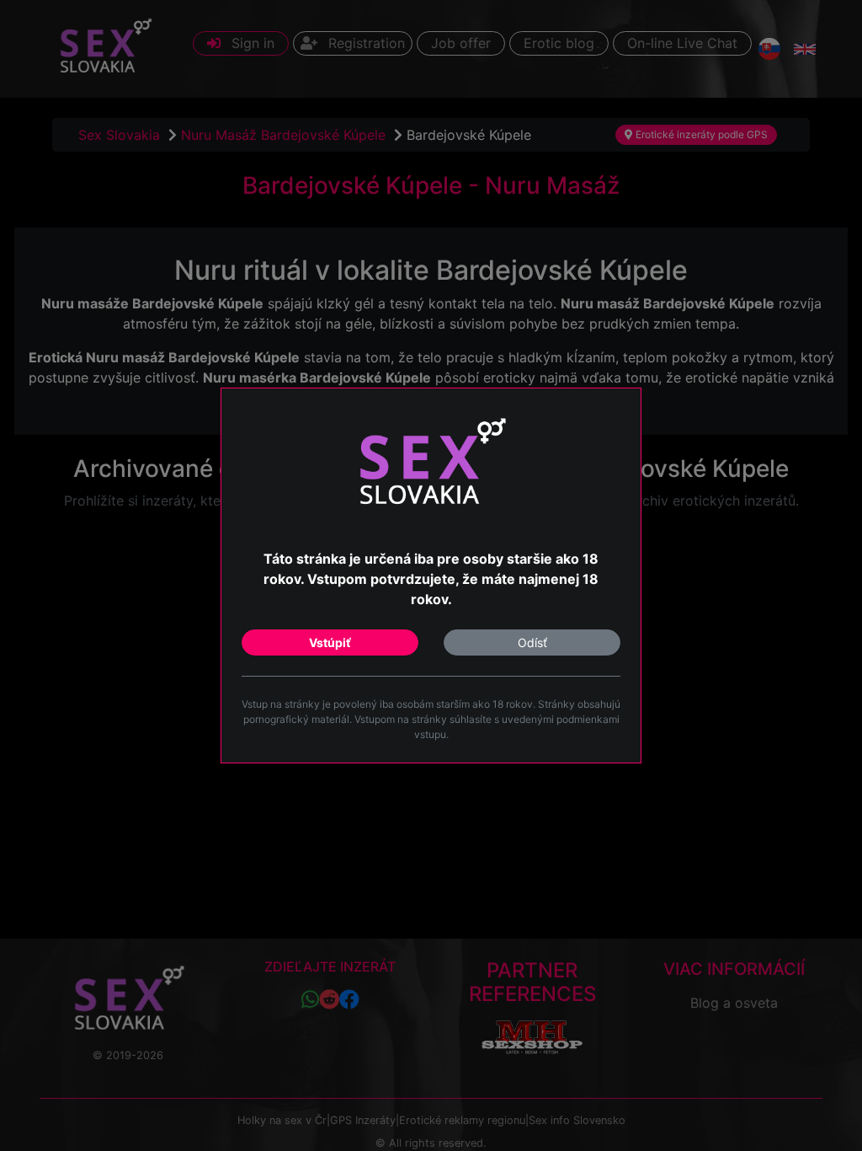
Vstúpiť (330, 642)
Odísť (532, 642)
